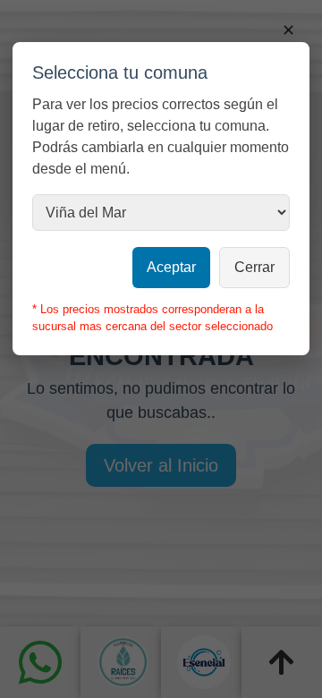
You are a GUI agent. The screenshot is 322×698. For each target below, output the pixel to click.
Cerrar (254, 267)
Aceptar (171, 267)
